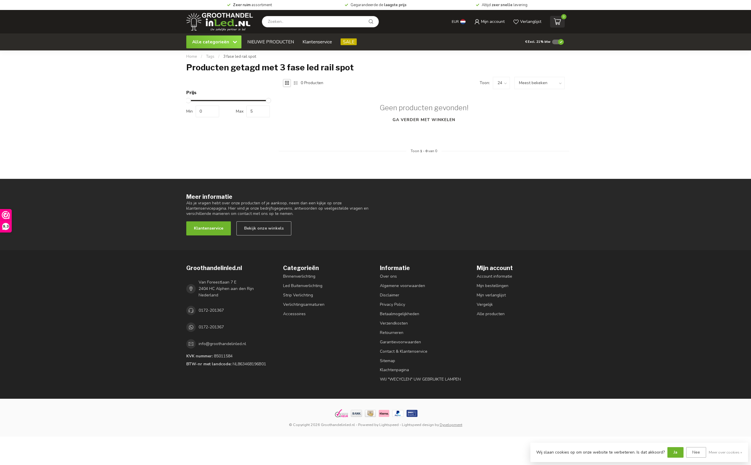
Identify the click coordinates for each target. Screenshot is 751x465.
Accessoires (294, 314)
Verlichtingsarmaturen (303, 304)
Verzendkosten (394, 323)
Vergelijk (485, 304)
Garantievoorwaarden (400, 342)
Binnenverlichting (299, 276)
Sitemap (387, 361)
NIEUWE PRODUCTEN (270, 42)
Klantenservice (317, 42)
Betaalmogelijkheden (399, 314)
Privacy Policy (392, 304)
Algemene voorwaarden (402, 285)
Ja (675, 452)
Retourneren (391, 332)
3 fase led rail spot (239, 56)
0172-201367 (211, 310)
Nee (696, 452)
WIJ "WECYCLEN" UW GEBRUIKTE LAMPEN (420, 379)
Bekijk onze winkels (264, 228)
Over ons (388, 276)
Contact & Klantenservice (403, 351)
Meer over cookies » (725, 452)
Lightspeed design (418, 424)
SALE (348, 42)
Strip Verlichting (298, 295)
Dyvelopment (451, 424)
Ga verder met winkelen (424, 120)
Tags (210, 56)
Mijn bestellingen (492, 285)
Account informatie (494, 276)
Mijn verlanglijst (491, 295)
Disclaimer (389, 295)
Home (191, 56)
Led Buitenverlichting (302, 285)
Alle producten (491, 314)
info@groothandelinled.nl (222, 344)
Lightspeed (389, 424)
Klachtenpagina (394, 370)
